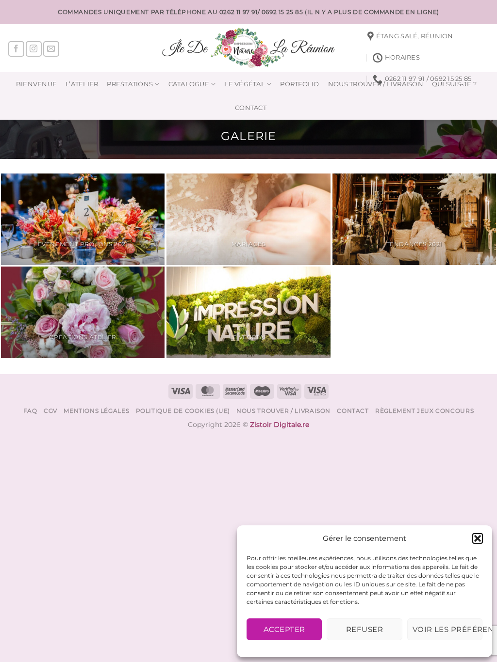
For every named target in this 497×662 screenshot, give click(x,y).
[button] (477, 538)
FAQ (30, 410)
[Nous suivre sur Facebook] (16, 49)
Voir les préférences (447, 629)
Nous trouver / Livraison (283, 410)
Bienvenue (36, 84)
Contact (250, 107)
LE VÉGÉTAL (244, 84)
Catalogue (188, 84)
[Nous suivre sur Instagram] (34, 49)
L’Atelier (82, 84)
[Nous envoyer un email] (51, 49)
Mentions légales (96, 410)
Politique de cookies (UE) (183, 410)
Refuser (364, 629)
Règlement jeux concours (424, 410)
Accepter (284, 629)
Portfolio (299, 84)
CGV (50, 410)
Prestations (130, 84)
